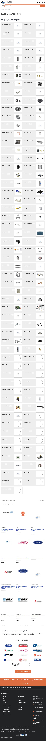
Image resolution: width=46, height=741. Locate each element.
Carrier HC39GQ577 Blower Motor (21, 587)
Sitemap (20, 709)
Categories (20, 698)
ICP (4, 700)
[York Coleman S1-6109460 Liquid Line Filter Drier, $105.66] (23, 604)
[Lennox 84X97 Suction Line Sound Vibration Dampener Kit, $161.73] (23, 546)
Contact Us (20, 705)
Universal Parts (6, 711)
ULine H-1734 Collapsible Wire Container (37, 530)
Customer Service (22, 702)
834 (31, 625)
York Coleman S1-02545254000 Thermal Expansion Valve (7, 616)
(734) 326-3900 (27, 687)
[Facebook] (1, 693)
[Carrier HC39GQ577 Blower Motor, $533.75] (23, 574)
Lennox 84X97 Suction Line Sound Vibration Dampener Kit (22, 558)
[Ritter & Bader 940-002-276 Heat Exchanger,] (8, 517)
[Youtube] (4, 693)
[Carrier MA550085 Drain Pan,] (38, 546)
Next (43, 625)
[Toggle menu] (2, 5)
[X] (8, 693)
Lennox (4, 702)
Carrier (4, 698)
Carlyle (4, 713)
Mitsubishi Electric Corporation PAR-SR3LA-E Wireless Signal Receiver (8, 587)
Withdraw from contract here (6, 731)
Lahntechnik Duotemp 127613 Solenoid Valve (37, 587)
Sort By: (3, 504)
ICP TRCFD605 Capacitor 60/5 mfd (7, 558)
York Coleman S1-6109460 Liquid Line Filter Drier (23, 616)
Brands (19, 700)
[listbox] (9, 505)
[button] (23, 500)
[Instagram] (6, 693)
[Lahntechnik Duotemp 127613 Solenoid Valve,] (38, 574)
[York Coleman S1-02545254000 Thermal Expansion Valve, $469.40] (8, 604)
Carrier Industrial (7, 705)
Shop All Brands (6, 714)
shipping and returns (11, 729)
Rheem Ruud (6, 704)
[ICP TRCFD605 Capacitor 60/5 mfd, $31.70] (8, 546)
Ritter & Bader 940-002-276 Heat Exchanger (7, 530)
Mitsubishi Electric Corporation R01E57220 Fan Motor (37, 616)
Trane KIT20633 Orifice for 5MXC (21, 530)
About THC (20, 704)
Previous (4, 625)
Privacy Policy (21, 707)
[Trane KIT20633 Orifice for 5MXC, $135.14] (23, 517)
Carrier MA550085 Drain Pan (37, 557)
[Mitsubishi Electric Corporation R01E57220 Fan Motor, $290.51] (38, 604)
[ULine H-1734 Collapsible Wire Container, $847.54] (38, 517)
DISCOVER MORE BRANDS (23, 671)
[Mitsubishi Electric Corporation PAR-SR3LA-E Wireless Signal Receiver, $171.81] (8, 574)
